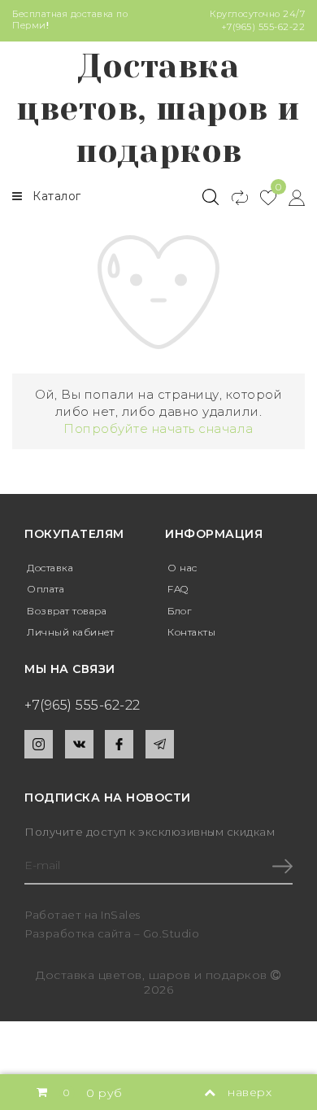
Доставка (50, 568)
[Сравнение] (233, 197)
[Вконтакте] (79, 744)
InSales (121, 914)
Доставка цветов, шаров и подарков (158, 108)
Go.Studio (171, 933)
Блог (179, 611)
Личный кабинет (70, 632)
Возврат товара (66, 611)
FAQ (178, 589)
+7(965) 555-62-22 (263, 27)
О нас (182, 568)
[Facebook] (119, 744)
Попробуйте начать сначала (158, 428)
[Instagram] (38, 744)
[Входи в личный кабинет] (290, 197)
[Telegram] (159, 744)
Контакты (191, 632)
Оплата (45, 589)
